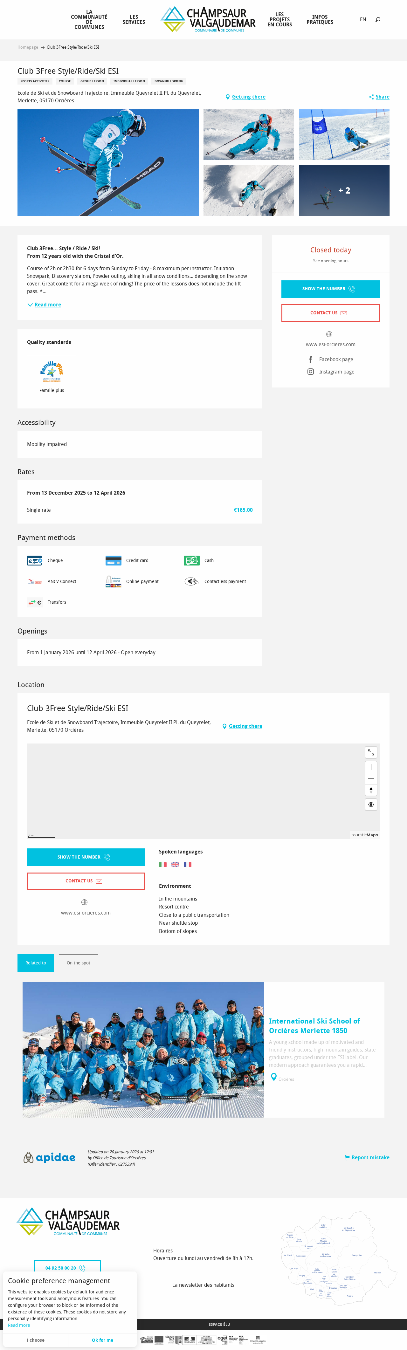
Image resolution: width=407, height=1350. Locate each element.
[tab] (35, 963)
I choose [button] (36, 1340)
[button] (377, 19)
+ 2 (344, 190)
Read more (19, 1325)
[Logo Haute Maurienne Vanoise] (68, 1221)
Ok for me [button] (102, 1340)
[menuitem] (90, 19)
